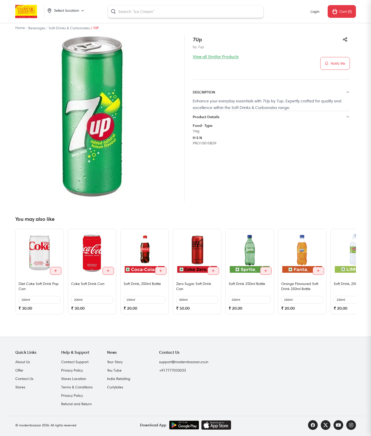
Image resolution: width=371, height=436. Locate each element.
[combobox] (185, 11)
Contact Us (24, 378)
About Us (22, 362)
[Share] (345, 39)
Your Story (115, 362)
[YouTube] (338, 425)
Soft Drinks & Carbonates (69, 28)
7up (201, 47)
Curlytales (115, 387)
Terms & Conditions (77, 387)
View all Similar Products (216, 56)
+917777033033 (172, 370)
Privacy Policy (72, 370)
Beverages (36, 28)
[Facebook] (313, 425)
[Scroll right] (351, 273)
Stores (20, 387)
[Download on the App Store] (216, 425)
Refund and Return (76, 404)
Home (20, 27)
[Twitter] (325, 425)
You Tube (114, 370)
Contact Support (74, 362)
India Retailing (118, 378)
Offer (19, 370)
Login (315, 11)
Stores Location (73, 378)
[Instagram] (351, 425)
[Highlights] (271, 117)
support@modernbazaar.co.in (183, 362)
